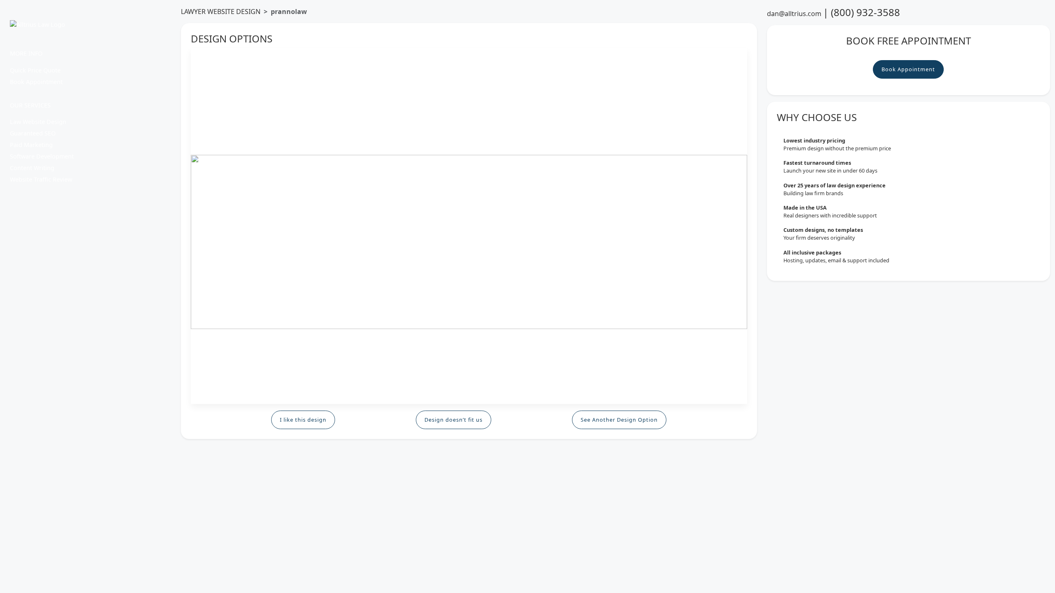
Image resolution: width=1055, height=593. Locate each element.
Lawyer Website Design (220, 11)
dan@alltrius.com (794, 13)
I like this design (303, 419)
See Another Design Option (619, 419)
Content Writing (32, 168)
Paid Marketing (31, 145)
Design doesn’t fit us (453, 419)
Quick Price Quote (35, 70)
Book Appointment (36, 82)
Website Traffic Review (41, 179)
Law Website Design (38, 122)
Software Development (42, 156)
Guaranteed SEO (33, 133)
